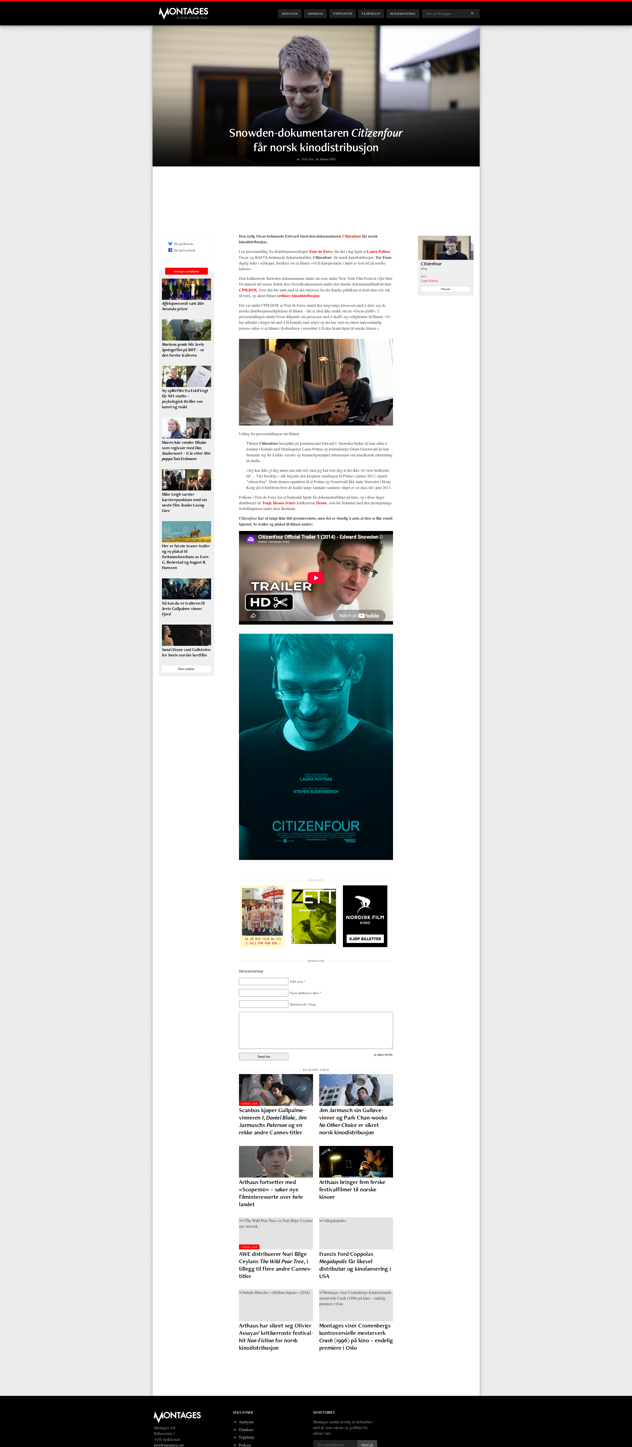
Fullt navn (297, 981)
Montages (167, 9)
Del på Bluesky (184, 244)
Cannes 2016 (249, 1103)
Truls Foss (307, 159)
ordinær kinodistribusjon (298, 295)
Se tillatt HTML (383, 1055)
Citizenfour (351, 236)
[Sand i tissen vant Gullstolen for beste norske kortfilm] (186, 635)
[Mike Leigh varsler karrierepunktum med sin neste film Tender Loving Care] (186, 479)
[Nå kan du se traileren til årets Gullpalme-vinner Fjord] (186, 589)
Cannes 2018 (249, 1247)
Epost (305, 993)
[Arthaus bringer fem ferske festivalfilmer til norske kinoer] (356, 1162)
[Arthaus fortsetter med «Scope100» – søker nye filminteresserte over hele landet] (276, 1162)
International (403, 13)
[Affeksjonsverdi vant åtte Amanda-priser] (186, 289)
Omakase (315, 13)
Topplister (342, 13)
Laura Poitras (429, 280)
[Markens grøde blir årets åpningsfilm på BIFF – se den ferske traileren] (186, 330)
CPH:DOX (248, 290)
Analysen (290, 13)
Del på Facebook (184, 250)
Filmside (446, 289)
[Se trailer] (446, 258)
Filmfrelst (371, 13)
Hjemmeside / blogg (303, 1004)
